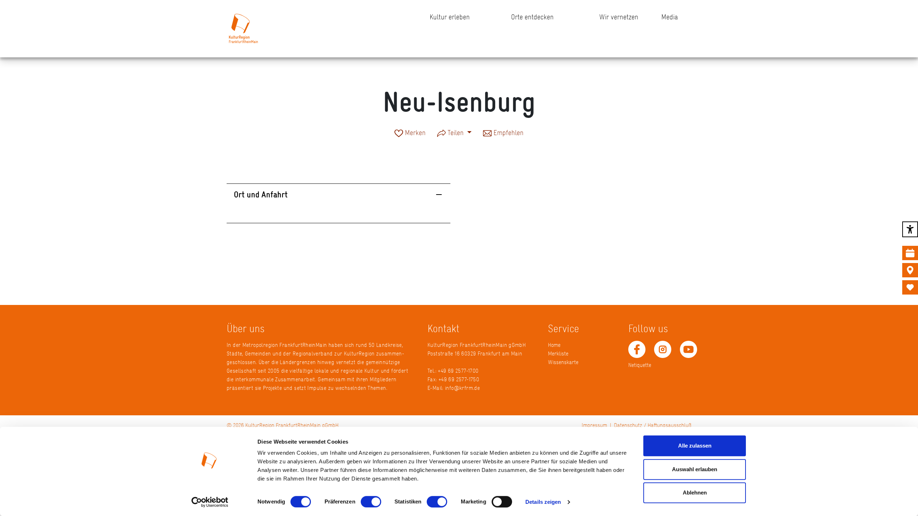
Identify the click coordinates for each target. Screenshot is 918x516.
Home (554, 345)
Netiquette (639, 365)
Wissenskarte (563, 362)
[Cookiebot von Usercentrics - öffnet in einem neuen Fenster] (210, 502)
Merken (414, 133)
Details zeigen (543, 502)
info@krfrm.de (462, 388)
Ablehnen (695, 492)
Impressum (594, 425)
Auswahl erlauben (694, 469)
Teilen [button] (455, 133)
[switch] (371, 501)
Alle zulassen (694, 446)
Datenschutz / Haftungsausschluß (652, 425)
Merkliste (558, 353)
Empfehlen (508, 133)
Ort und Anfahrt (261, 194)
